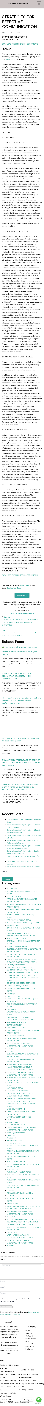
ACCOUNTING (12, 889)
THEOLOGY (11, 1217)
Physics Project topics (14, 1141)
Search (4, 872)
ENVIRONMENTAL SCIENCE (16, 1028)
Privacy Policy (30, 1346)
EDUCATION (11, 1009)
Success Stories (12, 1204)
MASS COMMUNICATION (16, 1109)
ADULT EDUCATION (14, 896)
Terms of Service (31, 1344)
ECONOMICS (11, 1001)
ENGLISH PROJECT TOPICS (16, 1022)
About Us (29, 1333)
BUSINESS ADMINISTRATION (17, 946)
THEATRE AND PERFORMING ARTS (19, 1209)
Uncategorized (12, 1232)
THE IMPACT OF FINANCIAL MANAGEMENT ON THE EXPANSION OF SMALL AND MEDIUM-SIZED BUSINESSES (21, 787)
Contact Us (30, 1336)
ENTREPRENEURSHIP (14, 1025)
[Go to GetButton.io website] (38, 1404)
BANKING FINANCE (13, 925)
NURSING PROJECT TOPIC (16, 1125)
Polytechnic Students (28, 1380)
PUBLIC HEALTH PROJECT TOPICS (19, 1172)
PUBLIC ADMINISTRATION (16, 1162)
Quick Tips (10, 1190)
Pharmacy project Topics (16, 1133)
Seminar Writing (26, 1377)
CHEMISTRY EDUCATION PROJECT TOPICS (22, 962)
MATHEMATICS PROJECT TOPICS (19, 1117)
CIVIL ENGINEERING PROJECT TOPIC (19, 967)
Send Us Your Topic (14, 588)
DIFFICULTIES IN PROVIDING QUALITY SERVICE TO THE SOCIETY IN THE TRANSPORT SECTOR (18, 676)
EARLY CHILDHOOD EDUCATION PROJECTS (22, 999)
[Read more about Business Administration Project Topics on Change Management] (10, 727)
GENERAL (10, 1049)
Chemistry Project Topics (16, 965)
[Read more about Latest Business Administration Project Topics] (19, 647)
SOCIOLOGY (11, 1196)
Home (28, 1331)
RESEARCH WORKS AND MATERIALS (20, 1193)
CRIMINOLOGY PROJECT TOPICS (18, 986)
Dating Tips (11, 994)
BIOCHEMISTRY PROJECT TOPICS (19, 933)
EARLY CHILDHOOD (14, 996)
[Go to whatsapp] (39, 1399)
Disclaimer (29, 1349)
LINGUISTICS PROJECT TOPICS (18, 1096)
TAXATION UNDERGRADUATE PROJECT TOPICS (24, 1206)
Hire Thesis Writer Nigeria (9, 1384)
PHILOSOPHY (11, 1138)
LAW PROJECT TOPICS (15, 1088)
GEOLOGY (10, 1051)
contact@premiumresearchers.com (22, 613)
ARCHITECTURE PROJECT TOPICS (19, 920)
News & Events (12, 1122)
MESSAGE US (22, 595)
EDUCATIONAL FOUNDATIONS (18, 1017)
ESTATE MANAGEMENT (15, 1036)
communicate (10, 59)
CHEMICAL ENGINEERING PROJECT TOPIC (21, 959)
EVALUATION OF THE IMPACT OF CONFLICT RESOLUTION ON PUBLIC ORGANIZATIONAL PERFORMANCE (21, 762)
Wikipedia (10, 1246)
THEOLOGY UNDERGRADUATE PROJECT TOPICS (24, 1219)
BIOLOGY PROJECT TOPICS (16, 938)
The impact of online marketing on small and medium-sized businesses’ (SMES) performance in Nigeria (21, 700)
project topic (24, 585)
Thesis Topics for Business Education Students (23, 867)
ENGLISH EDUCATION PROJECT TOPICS (21, 1020)
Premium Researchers (18, 3)
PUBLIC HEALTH (12, 1169)
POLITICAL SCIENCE (14, 1143)
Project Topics (31, 1339)
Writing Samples (27, 1390)
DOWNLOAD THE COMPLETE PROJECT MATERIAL (20, 44)
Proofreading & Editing (8, 1381)
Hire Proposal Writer (7, 1371)
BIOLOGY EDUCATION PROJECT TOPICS (21, 936)
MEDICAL (10, 1120)
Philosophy (11, 1135)
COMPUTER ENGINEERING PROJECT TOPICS (22, 973)
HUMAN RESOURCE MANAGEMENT (19, 1064)
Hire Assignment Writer (8, 1393)
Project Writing (5, 1399)
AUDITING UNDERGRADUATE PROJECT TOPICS (24, 923)
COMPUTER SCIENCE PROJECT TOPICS (21, 983)
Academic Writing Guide (29, 1374)
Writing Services (6, 1396)
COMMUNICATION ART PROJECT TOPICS (21, 970)
